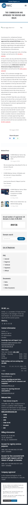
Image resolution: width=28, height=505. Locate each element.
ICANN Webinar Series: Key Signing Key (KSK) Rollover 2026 (18, 157)
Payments (7, 268)
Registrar (7, 262)
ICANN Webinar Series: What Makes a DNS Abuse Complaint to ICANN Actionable (18, 192)
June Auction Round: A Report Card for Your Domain (14, 182)
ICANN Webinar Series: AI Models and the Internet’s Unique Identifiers (14, 174)
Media (6, 285)
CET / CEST (16, 352)
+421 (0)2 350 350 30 (7, 347)
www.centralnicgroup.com (9, 412)
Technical (7, 265)
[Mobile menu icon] (26, 5)
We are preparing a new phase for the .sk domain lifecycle (15, 166)
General (7, 259)
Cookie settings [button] (7, 500)
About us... (4, 320)
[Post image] (5, 157)
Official (7, 271)
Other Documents (10, 288)
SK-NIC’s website (5, 122)
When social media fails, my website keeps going (18, 203)
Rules (6, 282)
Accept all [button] (14, 500)
